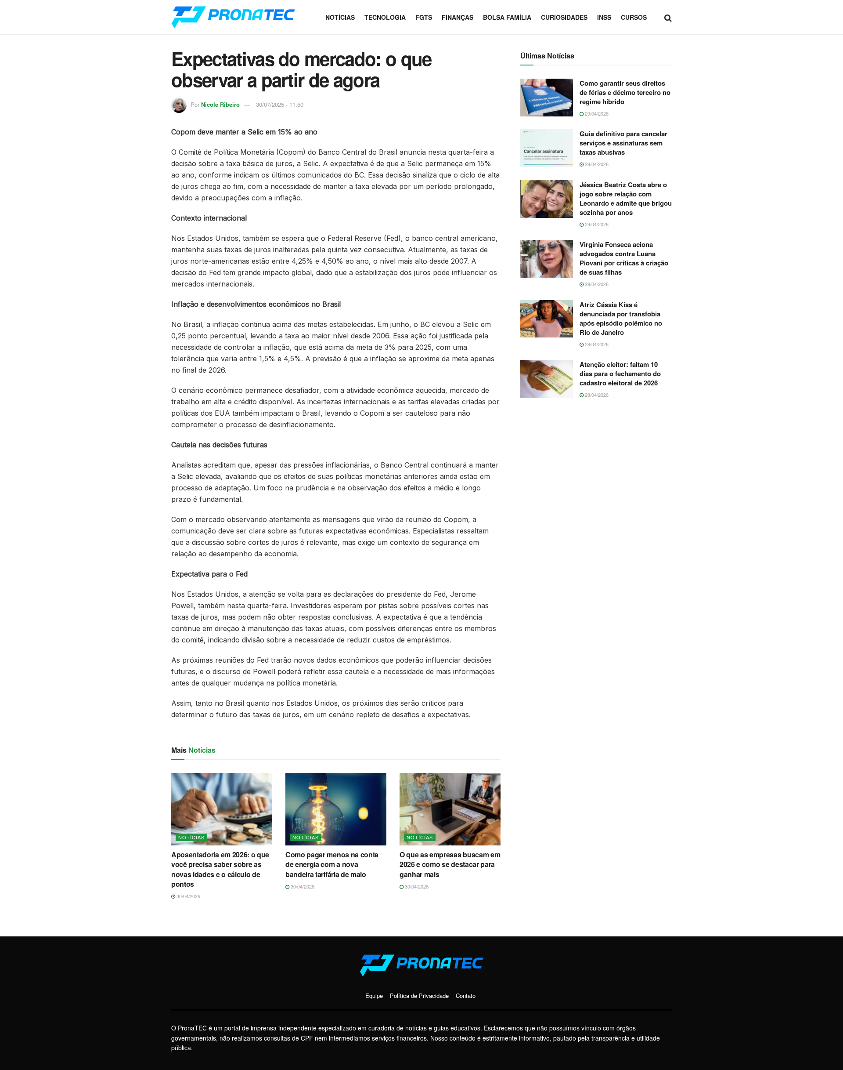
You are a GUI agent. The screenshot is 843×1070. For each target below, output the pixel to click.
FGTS (423, 17)
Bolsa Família (507, 17)
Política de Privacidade (419, 995)
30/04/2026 (187, 896)
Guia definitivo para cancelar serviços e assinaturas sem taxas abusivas (623, 143)
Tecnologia (385, 17)
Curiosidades (564, 17)
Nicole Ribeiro (220, 104)
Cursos (634, 17)
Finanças (457, 17)
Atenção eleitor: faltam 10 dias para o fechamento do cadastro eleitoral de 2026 (620, 373)
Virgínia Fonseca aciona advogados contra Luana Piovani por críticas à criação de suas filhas (624, 258)
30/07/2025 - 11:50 (279, 104)
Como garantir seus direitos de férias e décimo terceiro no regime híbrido (625, 92)
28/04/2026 (596, 344)
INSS (604, 17)
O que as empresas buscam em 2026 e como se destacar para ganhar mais (450, 864)
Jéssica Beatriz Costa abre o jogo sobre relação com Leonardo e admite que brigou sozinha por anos (626, 198)
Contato (466, 995)
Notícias (340, 17)
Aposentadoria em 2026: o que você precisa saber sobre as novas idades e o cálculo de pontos (220, 869)
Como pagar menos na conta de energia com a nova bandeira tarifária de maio (331, 864)
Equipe (374, 995)
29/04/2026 (596, 113)
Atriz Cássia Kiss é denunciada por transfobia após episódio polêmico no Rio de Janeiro (621, 318)
